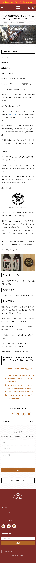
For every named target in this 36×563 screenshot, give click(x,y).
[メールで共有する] (13, 414)
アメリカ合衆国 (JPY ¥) (8, 551)
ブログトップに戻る (18, 481)
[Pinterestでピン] (18, 414)
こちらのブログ (12, 114)
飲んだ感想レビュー (6, 22)
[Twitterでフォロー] (9, 526)
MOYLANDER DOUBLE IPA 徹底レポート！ (19, 392)
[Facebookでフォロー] (14, 526)
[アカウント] (29, 7)
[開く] (6, 7)
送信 (18, 470)
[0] (33, 7)
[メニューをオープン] (2, 7)
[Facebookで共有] (29, 414)
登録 (18, 543)
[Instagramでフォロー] (3, 526)
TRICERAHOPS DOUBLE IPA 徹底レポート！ (19, 375)
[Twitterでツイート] (24, 414)
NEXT (31, 422)
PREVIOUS (6, 422)
